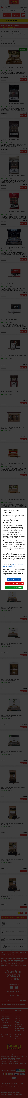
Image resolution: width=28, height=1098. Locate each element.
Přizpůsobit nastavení (14, 579)
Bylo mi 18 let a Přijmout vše (14, 587)
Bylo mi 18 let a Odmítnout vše (14, 583)
